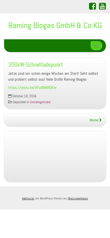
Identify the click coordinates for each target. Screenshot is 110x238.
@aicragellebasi (78, 198)
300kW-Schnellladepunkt (35, 64)
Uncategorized (40, 102)
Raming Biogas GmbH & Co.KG (55, 25)
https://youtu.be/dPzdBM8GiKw (32, 87)
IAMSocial (28, 198)
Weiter (94, 120)
